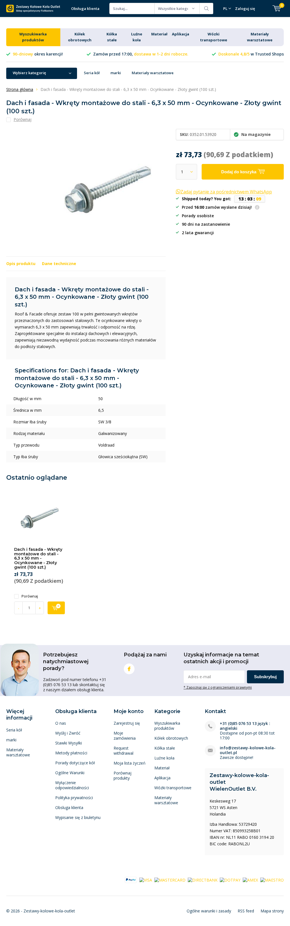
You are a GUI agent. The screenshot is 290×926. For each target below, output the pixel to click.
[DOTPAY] (230, 879)
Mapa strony (272, 911)
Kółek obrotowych (171, 738)
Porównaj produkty (122, 775)
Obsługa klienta (85, 8)
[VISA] (145, 879)
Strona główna (19, 89)
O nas (60, 723)
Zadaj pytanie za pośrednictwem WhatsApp (226, 192)
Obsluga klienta (69, 807)
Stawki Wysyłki (68, 743)
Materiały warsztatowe (153, 72)
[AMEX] (250, 879)
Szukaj (206, 8)
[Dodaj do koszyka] (56, 607)
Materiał (159, 34)
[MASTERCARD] (169, 879)
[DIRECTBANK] (203, 879)
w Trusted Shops (251, 54)
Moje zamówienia (125, 735)
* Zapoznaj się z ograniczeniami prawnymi (218, 687)
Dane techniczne (59, 263)
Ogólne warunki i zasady (209, 911)
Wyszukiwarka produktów (167, 725)
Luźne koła (164, 758)
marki (115, 72)
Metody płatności (71, 753)
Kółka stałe (164, 748)
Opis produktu (20, 263)
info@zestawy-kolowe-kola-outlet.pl (248, 750)
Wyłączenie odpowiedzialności (72, 785)
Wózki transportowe (172, 787)
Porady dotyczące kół (75, 762)
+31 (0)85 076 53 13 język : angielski (245, 726)
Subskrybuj (265, 676)
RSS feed (246, 911)
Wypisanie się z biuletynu (78, 817)
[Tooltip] (257, 207)
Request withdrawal (123, 750)
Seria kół (92, 72)
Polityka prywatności (74, 797)
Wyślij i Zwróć (67, 733)
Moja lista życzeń (130, 763)
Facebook (129, 668)
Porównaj (30, 596)
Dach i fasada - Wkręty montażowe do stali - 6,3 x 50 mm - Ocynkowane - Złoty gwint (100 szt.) (38, 558)
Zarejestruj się (127, 723)
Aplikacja (180, 34)
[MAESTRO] (272, 879)
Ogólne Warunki (69, 772)
